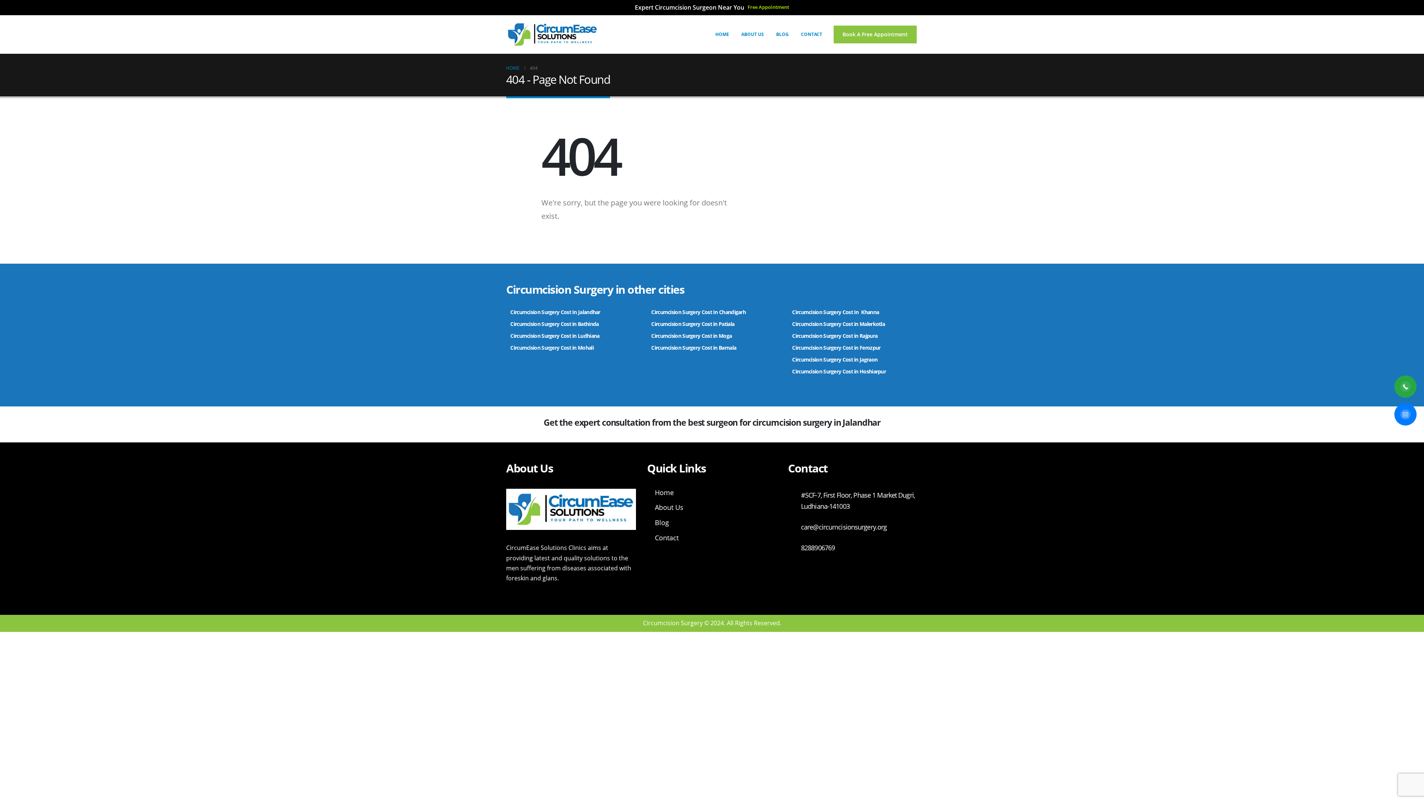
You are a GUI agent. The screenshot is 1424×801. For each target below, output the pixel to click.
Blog (782, 34)
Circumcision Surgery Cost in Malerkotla (838, 323)
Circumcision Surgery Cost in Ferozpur (836, 347)
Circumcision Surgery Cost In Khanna (835, 312)
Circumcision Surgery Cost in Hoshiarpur (839, 371)
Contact (811, 34)
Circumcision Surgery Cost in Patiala (693, 323)
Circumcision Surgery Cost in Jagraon (834, 359)
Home (722, 34)
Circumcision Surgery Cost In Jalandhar (555, 312)
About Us (752, 34)
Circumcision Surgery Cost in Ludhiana (554, 335)
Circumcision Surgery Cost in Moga (692, 335)
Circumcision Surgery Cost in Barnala (693, 347)
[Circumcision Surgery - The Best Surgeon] (552, 34)
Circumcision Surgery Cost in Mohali (552, 347)
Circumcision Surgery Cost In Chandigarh (698, 312)
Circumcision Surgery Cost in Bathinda (554, 323)
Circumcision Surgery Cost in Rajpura (834, 335)
